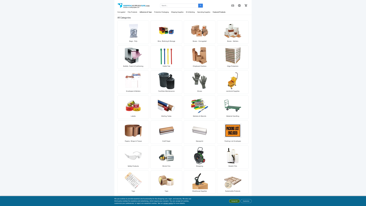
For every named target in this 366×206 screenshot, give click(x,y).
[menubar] (183, 12)
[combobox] (179, 6)
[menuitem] (121, 12)
